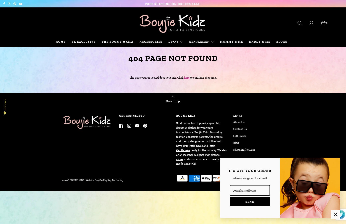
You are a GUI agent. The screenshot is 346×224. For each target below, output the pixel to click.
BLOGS (281, 42)
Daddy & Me (259, 42)
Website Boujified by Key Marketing (104, 180)
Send (249, 202)
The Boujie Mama (118, 42)
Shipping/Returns (244, 149)
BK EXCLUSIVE (84, 42)
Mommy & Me (231, 42)
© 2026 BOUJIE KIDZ (73, 180)
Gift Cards (239, 136)
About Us (238, 122)
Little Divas (196, 146)
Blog (236, 143)
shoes (179, 159)
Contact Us (240, 129)
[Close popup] (335, 214)
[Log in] (313, 23)
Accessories (151, 42)
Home (61, 42)
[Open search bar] (302, 23)
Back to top (173, 101)
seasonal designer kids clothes (201, 155)
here (187, 77)
